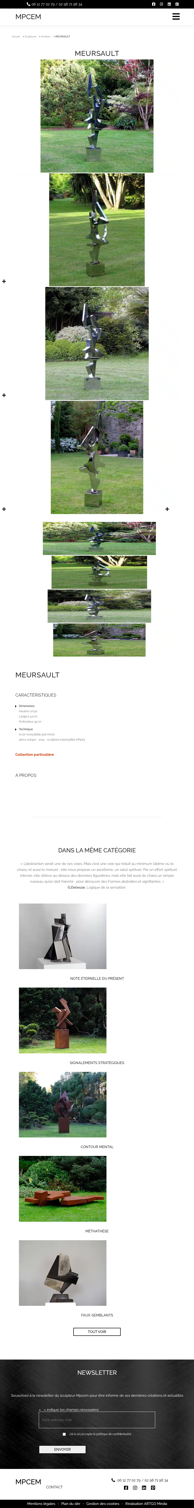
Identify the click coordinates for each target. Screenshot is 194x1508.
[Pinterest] (177, 4)
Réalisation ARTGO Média (146, 1504)
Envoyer (62, 1449)
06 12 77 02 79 (43, 4)
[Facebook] (153, 4)
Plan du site (70, 1504)
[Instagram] (161, 4)
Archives (46, 36)
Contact (54, 1487)
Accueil (16, 36)
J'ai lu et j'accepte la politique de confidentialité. (100, 1434)
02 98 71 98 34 (70, 4)
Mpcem (28, 17)
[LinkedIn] (169, 4)
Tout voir (97, 1332)
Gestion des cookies (102, 1504)
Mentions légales (41, 1504)
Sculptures (30, 36)
